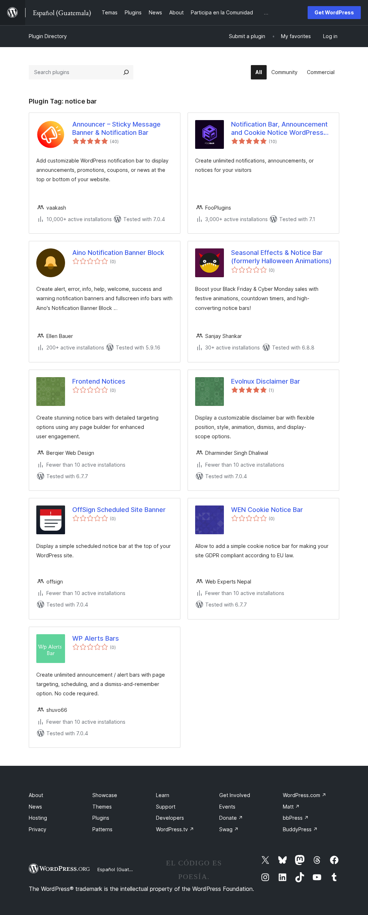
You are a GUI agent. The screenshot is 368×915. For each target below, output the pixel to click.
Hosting (38, 818)
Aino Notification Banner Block (118, 252)
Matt (291, 807)
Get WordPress (334, 12)
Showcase (104, 795)
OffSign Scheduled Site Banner (119, 509)
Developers (170, 818)
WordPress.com (304, 795)
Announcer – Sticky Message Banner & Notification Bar (116, 128)
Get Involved (234, 795)
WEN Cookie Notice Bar (267, 509)
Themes (102, 807)
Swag (229, 829)
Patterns (102, 829)
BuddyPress (300, 829)
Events (227, 807)
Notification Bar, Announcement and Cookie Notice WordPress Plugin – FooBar (279, 128)
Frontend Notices (98, 381)
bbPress (296, 818)
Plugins (100, 818)
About (36, 795)
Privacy (37, 829)
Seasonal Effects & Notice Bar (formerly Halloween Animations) (281, 257)
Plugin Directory (48, 36)
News (35, 807)
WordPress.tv (175, 829)
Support (165, 807)
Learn (162, 795)
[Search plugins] (126, 72)
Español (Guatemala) (120, 869)
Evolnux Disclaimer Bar (265, 381)
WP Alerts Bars (95, 638)
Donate (231, 818)
